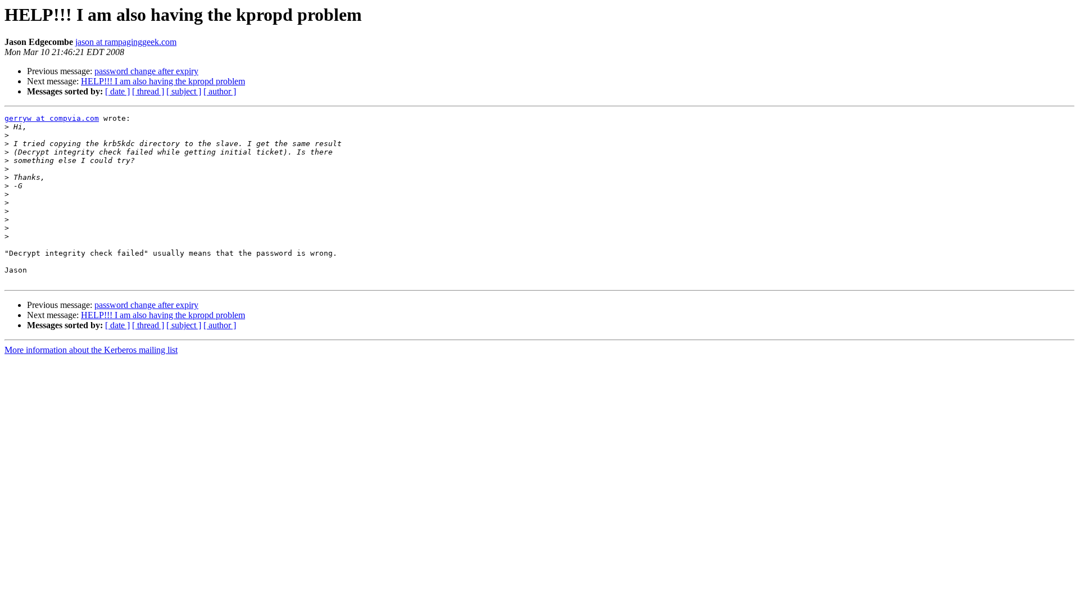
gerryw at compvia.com (51, 118)
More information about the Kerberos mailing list (91, 350)
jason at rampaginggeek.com (125, 42)
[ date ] (117, 91)
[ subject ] (183, 91)
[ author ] (219, 91)
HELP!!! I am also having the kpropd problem (163, 81)
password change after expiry (146, 71)
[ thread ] (148, 91)
